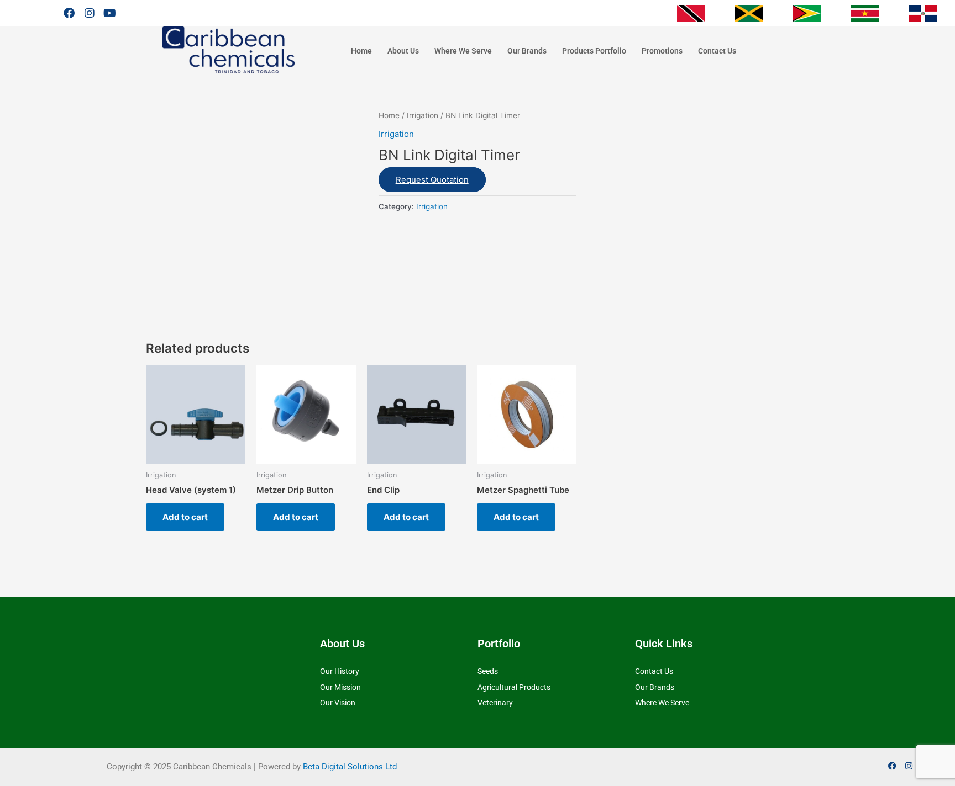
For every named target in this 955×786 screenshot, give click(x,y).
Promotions (662, 50)
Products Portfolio (594, 50)
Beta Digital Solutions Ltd (350, 767)
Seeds (488, 671)
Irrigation (422, 115)
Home (361, 50)
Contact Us (717, 50)
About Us (403, 50)
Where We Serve (463, 50)
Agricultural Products (514, 687)
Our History (339, 671)
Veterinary (495, 702)
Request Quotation (432, 179)
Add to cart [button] (185, 517)
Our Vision (337, 702)
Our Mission (340, 687)
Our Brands (527, 50)
